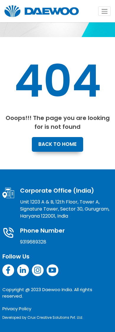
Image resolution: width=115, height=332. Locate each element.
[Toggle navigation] (104, 11)
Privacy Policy (16, 309)
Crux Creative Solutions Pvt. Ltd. (55, 317)
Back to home (57, 144)
